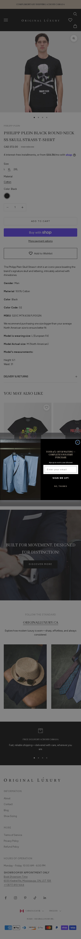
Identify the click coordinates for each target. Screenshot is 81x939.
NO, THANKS (60, 486)
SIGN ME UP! (61, 478)
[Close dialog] (78, 442)
